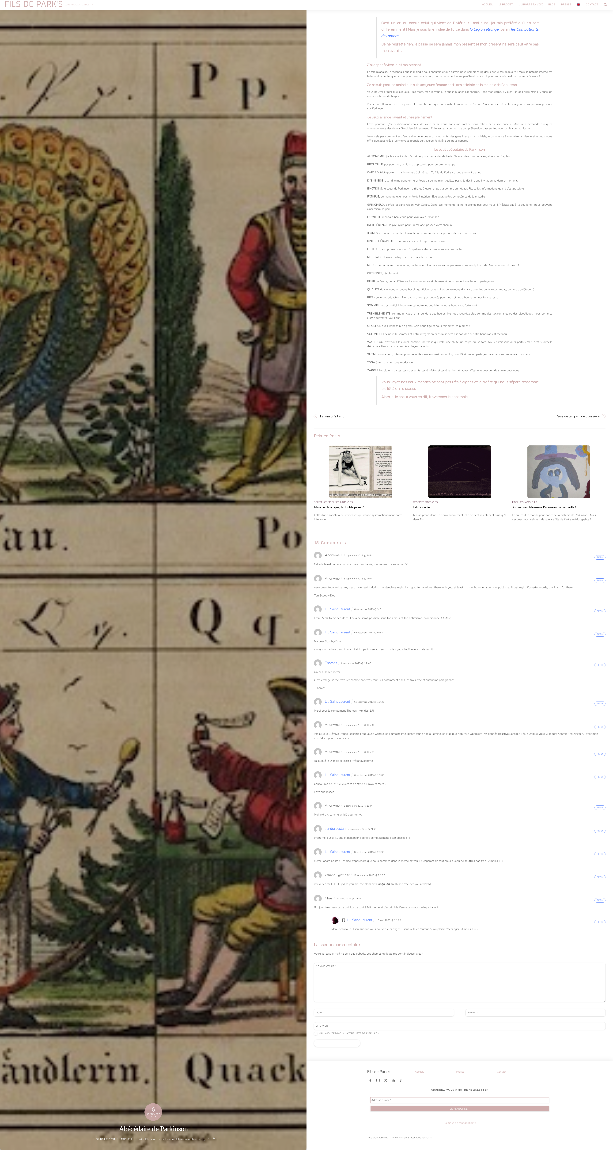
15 (209, 1139)
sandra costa (334, 828)
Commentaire (326, 966)
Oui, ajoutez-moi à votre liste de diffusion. (349, 1033)
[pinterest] (401, 1080)
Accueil (487, 4)
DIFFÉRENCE (320, 502)
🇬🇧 (578, 4)
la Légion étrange (484, 29)
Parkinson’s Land (332, 416)
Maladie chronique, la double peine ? (338, 507)
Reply (600, 557)
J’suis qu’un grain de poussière (578, 416)
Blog (551, 4)
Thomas (331, 662)
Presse (566, 4)
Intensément (183, 1139)
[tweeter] (385, 1080)
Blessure (150, 1139)
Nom (320, 1012)
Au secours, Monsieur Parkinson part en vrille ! (544, 507)
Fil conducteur (423, 507)
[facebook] (370, 1080)
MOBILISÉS (333, 502)
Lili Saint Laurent (103, 1139)
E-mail (473, 1012)
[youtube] (393, 1080)
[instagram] (378, 1080)
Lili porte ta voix (530, 4)
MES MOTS (418, 502)
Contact (592, 4)
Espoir (160, 1139)
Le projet (506, 4)
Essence (170, 1139)
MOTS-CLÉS (127, 1139)
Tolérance (197, 1139)
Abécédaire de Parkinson (153, 1129)
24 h (141, 1139)
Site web (322, 1025)
